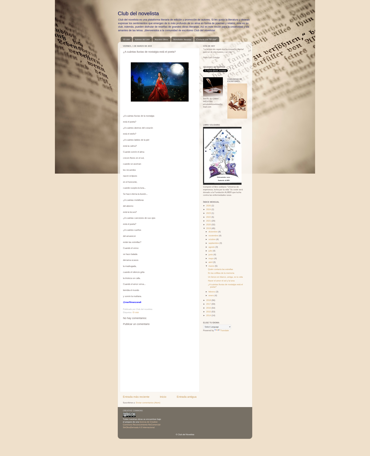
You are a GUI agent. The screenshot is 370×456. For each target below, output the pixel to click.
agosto (212, 247)
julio (211, 251)
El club (126, 39)
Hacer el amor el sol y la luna (221, 281)
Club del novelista (138, 13)
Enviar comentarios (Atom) (148, 403)
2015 (208, 312)
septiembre (214, 243)
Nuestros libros (161, 39)
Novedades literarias (182, 39)
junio (211, 254)
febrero (212, 292)
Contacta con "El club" (206, 39)
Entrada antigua (187, 396)
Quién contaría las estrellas (220, 269)
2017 (208, 304)
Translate (224, 330)
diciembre (213, 232)
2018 (208, 300)
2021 (208, 221)
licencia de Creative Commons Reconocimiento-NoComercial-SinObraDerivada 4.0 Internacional (142, 425)
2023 (208, 213)
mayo (211, 258)
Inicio (163, 396)
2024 (208, 209)
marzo (212, 266)
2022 (208, 217)
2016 (208, 308)
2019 (208, 228)
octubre (212, 239)
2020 (208, 225)
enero (211, 295)
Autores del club (142, 39)
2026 (208, 206)
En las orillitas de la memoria (221, 273)
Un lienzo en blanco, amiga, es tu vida (225, 277)
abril (211, 262)
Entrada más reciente (136, 396)
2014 (208, 315)
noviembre (214, 236)
